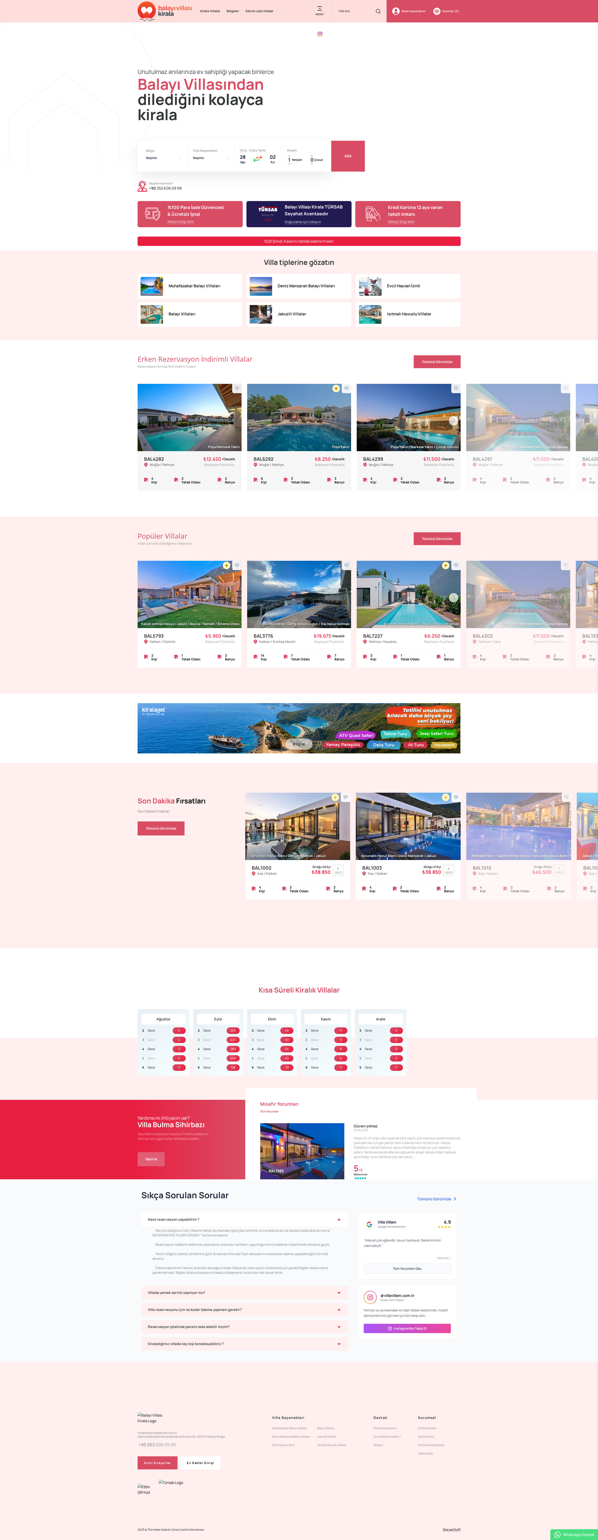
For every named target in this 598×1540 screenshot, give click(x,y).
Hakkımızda (425, 1453)
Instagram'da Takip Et (410, 1328)
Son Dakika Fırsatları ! (387, 1437)
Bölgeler (233, 11)
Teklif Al (151, 1159)
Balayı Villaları (326, 1428)
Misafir (292, 150)
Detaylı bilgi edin (180, 221)
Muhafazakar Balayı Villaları (289, 1428)
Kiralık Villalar (210, 11)
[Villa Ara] (378, 11)
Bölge (150, 150)
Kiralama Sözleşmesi (431, 1445)
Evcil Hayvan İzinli (283, 1445)
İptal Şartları (426, 1437)
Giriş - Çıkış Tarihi (253, 150)
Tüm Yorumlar (269, 1111)
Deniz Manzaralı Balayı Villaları (291, 1437)
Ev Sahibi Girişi (200, 1463)
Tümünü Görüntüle (437, 362)
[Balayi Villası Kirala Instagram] (320, 34)
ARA (348, 156)
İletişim (378, 1445)
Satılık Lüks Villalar (259, 11)
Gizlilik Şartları (427, 1428)
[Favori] (237, 388)
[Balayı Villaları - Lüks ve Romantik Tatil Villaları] (165, 11)
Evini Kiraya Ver (157, 1463)
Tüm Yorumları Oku (407, 1268)
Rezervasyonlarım (385, 1428)
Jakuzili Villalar (326, 1437)
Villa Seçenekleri (205, 150)
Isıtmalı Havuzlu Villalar (331, 1445)
